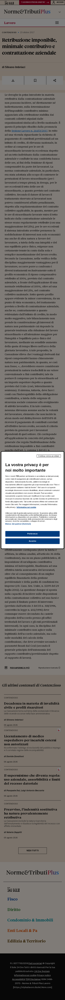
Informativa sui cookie (26, 507)
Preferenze (32, 534)
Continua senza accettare (49, 456)
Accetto (32, 541)
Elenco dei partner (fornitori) (18, 524)
